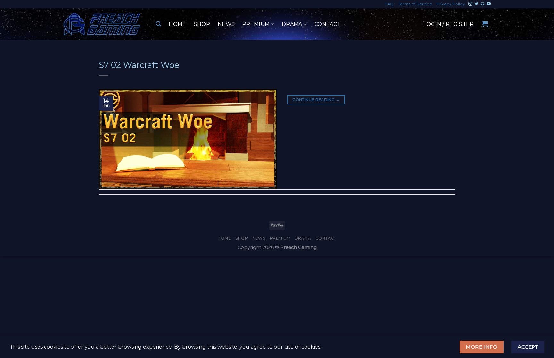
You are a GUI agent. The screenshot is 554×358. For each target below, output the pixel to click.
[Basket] (485, 24)
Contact (327, 24)
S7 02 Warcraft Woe (139, 65)
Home (177, 24)
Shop (202, 24)
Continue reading (316, 99)
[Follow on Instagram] (470, 4)
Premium (256, 24)
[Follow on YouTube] (489, 4)
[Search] (158, 24)
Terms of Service (415, 4)
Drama (292, 24)
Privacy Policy (450, 4)
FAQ (389, 4)
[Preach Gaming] (102, 24)
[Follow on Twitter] (476, 4)
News (226, 24)
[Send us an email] (482, 4)
